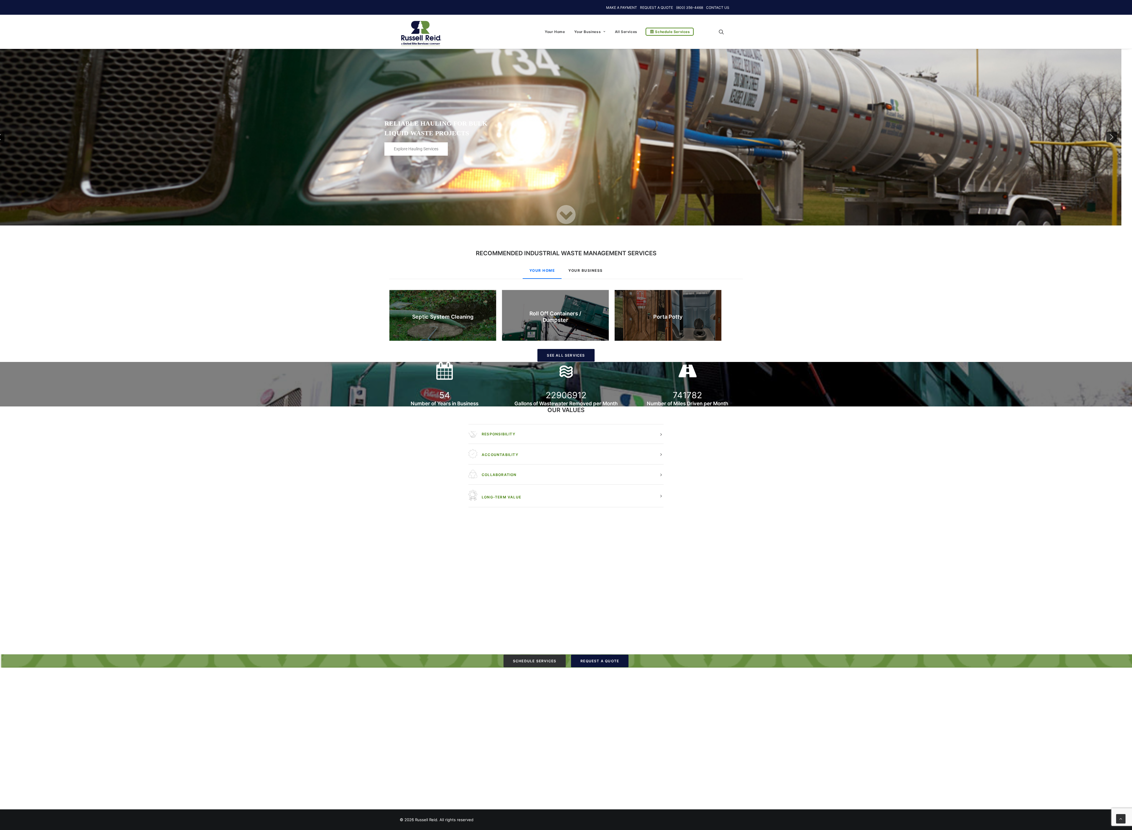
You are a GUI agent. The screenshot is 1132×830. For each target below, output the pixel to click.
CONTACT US (717, 7)
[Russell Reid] (421, 30)
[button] (724, 31)
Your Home (555, 31)
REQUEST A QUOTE (656, 7)
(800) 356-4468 (689, 7)
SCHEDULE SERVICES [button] (534, 661)
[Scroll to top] (1121, 818)
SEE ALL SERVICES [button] (566, 355)
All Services (626, 31)
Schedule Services (672, 32)
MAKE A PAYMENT (621, 7)
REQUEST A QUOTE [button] (599, 661)
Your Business (587, 31)
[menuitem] (555, 31)
